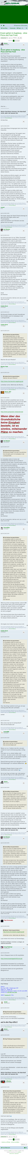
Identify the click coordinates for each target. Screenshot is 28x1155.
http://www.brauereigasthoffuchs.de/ (11, 958)
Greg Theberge (8, 946)
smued (2, 207)
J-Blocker (8, 1081)
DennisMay (7, 527)
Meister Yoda (4, 366)
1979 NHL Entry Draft (12, 992)
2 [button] (15, 40)
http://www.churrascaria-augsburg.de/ (12, 381)
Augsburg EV (8, 995)
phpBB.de (19, 1152)
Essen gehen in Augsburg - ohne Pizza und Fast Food (13, 34)
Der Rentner (6, 229)
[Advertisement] (14, 15)
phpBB (10, 1150)
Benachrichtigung (12, 205)
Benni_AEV (8, 391)
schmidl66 (6, 731)
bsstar (5, 1001)
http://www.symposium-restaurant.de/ (12, 411)
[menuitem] (4, 25)
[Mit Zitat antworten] (24, 45)
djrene (5, 43)
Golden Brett (4, 306)
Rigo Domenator (8, 920)
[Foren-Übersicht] (14, 3)
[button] (19, 41)
